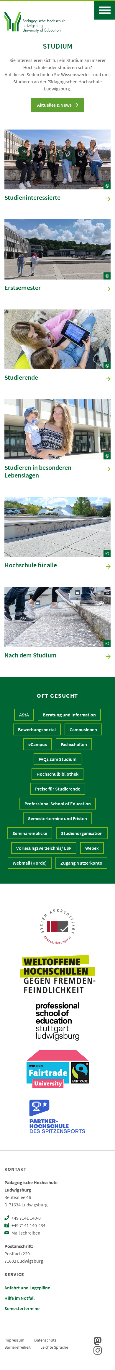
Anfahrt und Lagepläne (27, 1288)
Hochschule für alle (30, 565)
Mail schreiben (25, 1233)
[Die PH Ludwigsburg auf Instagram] (97, 1350)
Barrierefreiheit (17, 1347)
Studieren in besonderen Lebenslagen (37, 471)
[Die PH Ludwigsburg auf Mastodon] (97, 1341)
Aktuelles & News (54, 105)
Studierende (21, 377)
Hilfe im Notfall (19, 1298)
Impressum (14, 1340)
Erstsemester (22, 288)
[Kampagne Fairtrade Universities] (58, 1069)
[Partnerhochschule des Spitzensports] (57, 1116)
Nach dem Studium (30, 655)
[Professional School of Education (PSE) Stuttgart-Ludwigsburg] (57, 1021)
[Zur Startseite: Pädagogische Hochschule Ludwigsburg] (34, 21)
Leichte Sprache (54, 1347)
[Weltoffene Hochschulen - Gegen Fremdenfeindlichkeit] (58, 974)
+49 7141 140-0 (26, 1218)
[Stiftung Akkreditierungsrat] (57, 926)
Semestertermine (22, 1308)
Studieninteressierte (32, 198)
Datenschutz (45, 1340)
